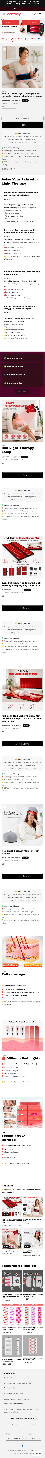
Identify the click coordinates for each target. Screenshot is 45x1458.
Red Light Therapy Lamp (11, 1251)
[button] (4, 14)
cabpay (14, 1450)
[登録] (33, 1424)
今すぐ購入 (22, 125)
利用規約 (25, 1453)
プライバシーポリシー (15, 1453)
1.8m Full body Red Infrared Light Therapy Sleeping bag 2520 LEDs (12, 1220)
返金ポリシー (33, 1450)
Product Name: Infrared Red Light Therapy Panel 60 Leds (12, 1296)
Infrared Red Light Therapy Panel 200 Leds (33, 1328)
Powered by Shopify (22, 1450)
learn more (31, 22)
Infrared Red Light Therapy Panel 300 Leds (12, 1328)
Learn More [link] (22, 346)
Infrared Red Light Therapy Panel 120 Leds (12, 1360)
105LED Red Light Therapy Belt (32, 1220)
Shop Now (10, 22)
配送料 (3, 103)
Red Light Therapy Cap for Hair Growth (32, 1251)
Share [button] (6, 526)
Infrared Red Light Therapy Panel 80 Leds (33, 1295)
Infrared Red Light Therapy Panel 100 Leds (33, 1358)
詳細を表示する (7, 169)
